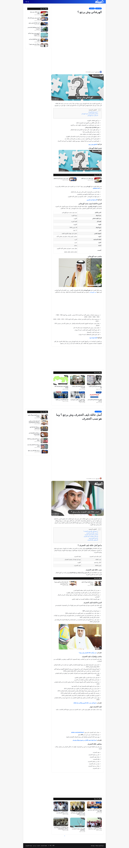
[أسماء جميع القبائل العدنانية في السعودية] (44, 29)
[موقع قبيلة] (99, 1)
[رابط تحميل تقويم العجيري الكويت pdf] (94, 380)
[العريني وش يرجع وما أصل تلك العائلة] (73, 179)
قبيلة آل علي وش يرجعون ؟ (34, 44)
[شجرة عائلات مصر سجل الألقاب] (98, 179)
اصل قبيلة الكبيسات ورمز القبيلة (62, 399)
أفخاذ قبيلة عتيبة (93, 337)
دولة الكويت (92, 8)
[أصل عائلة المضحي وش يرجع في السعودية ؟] (77, 380)
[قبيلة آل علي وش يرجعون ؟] (44, 45)
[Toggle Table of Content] (98, 110)
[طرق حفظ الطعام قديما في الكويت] (44, 40)
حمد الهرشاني (93, 292)
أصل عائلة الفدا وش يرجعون (34, 22)
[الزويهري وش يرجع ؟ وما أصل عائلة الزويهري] (44, 35)
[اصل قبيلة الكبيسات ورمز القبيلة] (60, 394)
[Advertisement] (77, 42)
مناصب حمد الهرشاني (92, 115)
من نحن (34, 845)
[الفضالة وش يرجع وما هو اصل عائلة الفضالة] (60, 380)
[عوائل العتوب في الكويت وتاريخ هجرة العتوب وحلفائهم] (77, 394)
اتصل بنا (38, 845)
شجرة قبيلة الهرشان (92, 112)
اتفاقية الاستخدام (44, 845)
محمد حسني (97, 71)
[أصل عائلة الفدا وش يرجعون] (44, 24)
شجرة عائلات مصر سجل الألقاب (87, 178)
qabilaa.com (96, 188)
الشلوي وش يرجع (93, 144)
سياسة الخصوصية (29, 845)
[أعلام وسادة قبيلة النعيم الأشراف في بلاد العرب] (94, 394)
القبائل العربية (98, 8)
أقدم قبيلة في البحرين (92, 199)
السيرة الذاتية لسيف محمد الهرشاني (89, 113)
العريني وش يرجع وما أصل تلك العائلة (61, 178)
